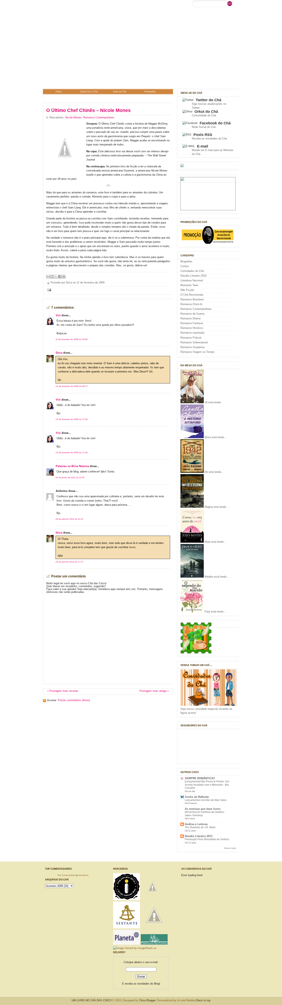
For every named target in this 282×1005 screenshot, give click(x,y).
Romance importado (192, 332)
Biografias (186, 261)
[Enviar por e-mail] (48, 277)
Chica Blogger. (147, 1000)
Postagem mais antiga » (154, 691)
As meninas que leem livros (202, 809)
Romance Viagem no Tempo (197, 352)
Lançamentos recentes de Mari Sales (205, 800)
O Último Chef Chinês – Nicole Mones (88, 110)
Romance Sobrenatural (194, 342)
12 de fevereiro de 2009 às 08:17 (72, 386)
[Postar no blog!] (52, 277)
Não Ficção (187, 290)
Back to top (203, 1000)
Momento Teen (189, 285)
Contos (184, 266)
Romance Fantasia (191, 323)
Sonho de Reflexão (197, 797)
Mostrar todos (230, 848)
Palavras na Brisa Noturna (72, 466)
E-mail (202, 146)
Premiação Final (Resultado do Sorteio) (207, 839)
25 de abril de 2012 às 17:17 (69, 562)
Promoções (150, 91)
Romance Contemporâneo (98, 117)
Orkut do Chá (206, 111)
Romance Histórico (191, 328)
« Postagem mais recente (62, 691)
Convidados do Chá (192, 271)
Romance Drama (190, 318)
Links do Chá (119, 91)
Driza (59, 352)
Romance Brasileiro (192, 299)
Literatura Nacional (191, 280)
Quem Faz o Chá (89, 91)
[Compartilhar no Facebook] (60, 277)
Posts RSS (202, 135)
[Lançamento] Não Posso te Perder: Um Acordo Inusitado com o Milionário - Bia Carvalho (207, 784)
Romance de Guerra (192, 313)
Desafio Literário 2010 (193, 275)
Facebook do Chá (215, 123)
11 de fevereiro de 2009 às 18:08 (72, 339)
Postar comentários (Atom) (74, 700)
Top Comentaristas (66, 875)
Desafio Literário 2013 (198, 836)
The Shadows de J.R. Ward (200, 827)
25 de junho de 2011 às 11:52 (70, 477)
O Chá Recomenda (191, 294)
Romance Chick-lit (191, 304)
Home (59, 91)
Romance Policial (190, 337)
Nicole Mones (73, 117)
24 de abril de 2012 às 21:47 (69, 519)
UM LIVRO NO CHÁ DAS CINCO (91, 1000)
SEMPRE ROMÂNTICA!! (200, 778)
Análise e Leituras (196, 824)
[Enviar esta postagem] (48, 289)
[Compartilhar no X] (56, 277)
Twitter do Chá (208, 100)
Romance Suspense (192, 347)
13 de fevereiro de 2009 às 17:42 (72, 419)
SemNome (84, 875)
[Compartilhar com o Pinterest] (64, 277)
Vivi (58, 315)
